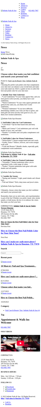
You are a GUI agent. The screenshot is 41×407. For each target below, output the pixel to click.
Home (23, 4)
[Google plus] (10, 389)
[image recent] (6, 262)
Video (23, 11)
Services (24, 7)
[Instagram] (9, 391)
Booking (24, 13)
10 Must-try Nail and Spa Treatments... (18, 266)
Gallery (23, 9)
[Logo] (8, 10)
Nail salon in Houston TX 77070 (17, 398)
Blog (2, 398)
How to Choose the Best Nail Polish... (17, 297)
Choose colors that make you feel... (16, 287)
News (23, 17)
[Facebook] (9, 387)
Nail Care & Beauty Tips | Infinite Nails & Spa (22, 310)
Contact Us (25, 15)
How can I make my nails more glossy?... (19, 276)
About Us (24, 6)
